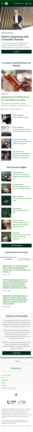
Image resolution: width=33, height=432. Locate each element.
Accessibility (4, 380)
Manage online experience (8, 388)
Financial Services (7, 33)
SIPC (8, 421)
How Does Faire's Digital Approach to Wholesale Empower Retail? (21, 224)
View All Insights (16, 245)
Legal (2, 377)
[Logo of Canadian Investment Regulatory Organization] (11, 402)
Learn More (17, 353)
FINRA (12, 421)
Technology (16, 232)
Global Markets (17, 208)
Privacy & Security (6, 375)
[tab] (8, 259)
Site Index (4, 385)
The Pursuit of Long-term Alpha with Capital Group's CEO (21, 176)
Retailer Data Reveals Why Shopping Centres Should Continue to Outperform (21, 155)
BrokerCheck (22, 421)
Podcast (6, 109)
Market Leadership (17, 115)
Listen (16, 51)
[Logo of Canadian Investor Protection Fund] (22, 402)
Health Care (4, 93)
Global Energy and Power (19, 139)
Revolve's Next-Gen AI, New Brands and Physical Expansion (22, 237)
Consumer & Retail (17, 151)
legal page (3, 423)
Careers (3, 382)
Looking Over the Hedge (20, 117)
